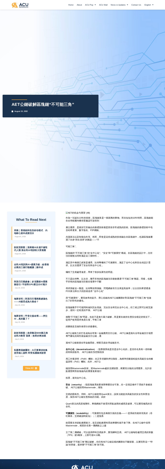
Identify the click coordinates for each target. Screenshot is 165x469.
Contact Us (136, 5)
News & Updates (118, 5)
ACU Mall (103, 5)
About (79, 5)
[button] (31, 368)
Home (71, 5)
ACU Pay (89, 5)
